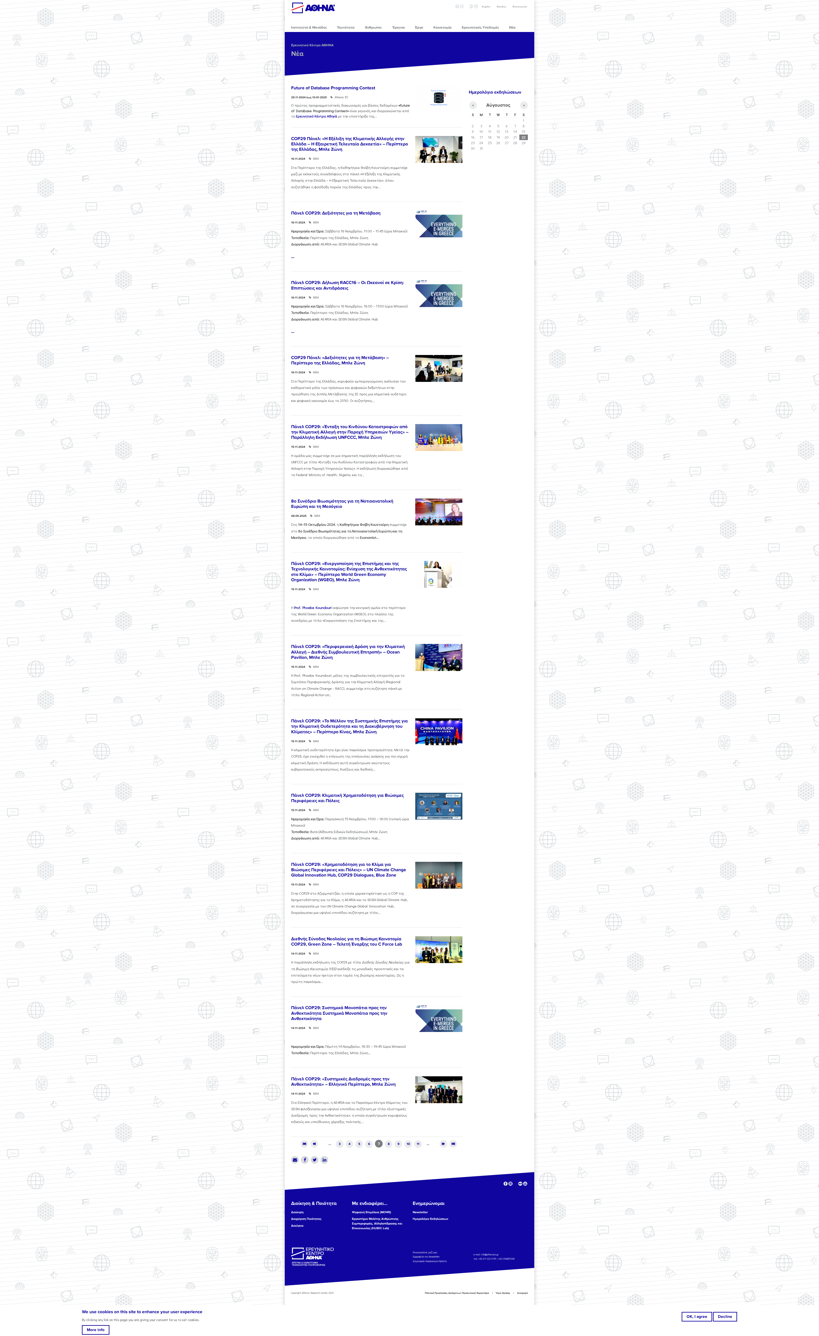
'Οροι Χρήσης (502, 1293)
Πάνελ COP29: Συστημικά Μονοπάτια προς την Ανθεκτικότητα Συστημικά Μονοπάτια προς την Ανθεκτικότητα (339, 1013)
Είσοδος (501, 6)
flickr (471, 6)
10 (408, 1144)
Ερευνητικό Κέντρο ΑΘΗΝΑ (312, 45)
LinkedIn (324, 1160)
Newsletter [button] (420, 1212)
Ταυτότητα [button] (345, 27)
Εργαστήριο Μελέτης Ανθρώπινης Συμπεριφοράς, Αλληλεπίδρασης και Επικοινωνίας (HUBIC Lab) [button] (377, 1223)
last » (453, 1144)
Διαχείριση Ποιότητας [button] (306, 1219)
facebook (457, 6)
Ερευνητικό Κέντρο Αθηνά (316, 116)
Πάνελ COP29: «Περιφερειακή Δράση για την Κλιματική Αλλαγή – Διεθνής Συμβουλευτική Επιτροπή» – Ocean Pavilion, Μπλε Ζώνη (348, 652)
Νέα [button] (512, 27)
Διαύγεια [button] (297, 1225)
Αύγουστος (498, 105)
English (486, 6)
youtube (476, 6)
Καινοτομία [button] (442, 27)
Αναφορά (522, 1293)
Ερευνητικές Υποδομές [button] (480, 27)
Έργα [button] (419, 27)
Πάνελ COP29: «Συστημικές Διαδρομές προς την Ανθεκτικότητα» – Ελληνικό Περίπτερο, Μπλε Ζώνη (343, 1081)
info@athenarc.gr (490, 1254)
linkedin (462, 6)
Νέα (297, 54)
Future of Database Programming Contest (333, 88)
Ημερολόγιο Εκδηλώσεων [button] (430, 1219)
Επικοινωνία (520, 6)
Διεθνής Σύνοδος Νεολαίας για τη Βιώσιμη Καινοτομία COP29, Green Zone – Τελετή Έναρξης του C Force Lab (346, 941)
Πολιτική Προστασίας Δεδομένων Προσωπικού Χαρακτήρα (457, 1293)
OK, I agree (697, 1316)
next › (443, 1144)
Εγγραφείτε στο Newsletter (426, 1256)
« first (304, 1144)
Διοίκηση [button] (297, 1212)
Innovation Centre (313, 8)
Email (295, 1160)
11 (418, 1144)
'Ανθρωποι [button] (373, 27)
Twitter (314, 1160)
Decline (725, 1316)
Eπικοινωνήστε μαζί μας (425, 1252)
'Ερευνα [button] (398, 27)
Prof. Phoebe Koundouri (313, 607)
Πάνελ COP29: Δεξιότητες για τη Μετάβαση (335, 213)
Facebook (305, 1160)
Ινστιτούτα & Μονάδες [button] (309, 27)
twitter (467, 6)
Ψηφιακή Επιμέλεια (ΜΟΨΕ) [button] (371, 1212)
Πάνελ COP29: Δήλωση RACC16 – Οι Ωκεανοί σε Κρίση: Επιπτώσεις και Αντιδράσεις (347, 285)
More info (96, 1329)
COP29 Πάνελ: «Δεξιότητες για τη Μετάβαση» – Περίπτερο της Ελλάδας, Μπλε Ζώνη (340, 360)
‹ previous (314, 1144)
